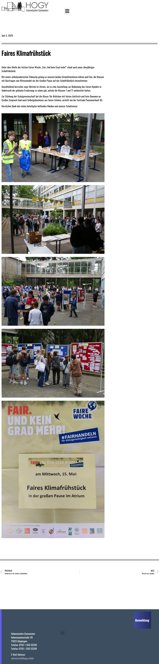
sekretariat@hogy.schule (22, 658)
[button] (67, 11)
